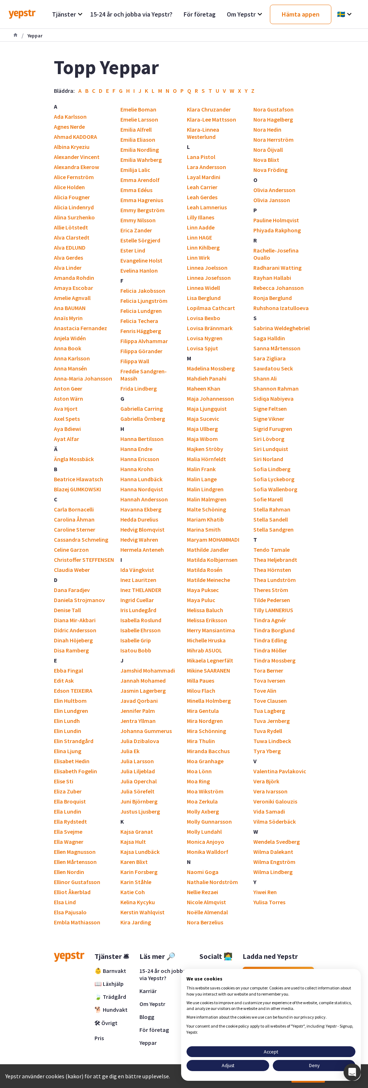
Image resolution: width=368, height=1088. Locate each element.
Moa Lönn (199, 771)
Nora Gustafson (273, 109)
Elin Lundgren (71, 710)
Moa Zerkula (202, 801)
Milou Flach (201, 690)
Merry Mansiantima (211, 630)
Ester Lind (132, 250)
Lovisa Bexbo (203, 318)
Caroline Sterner (74, 529)
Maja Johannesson (210, 398)
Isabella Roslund (140, 620)
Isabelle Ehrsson (140, 630)
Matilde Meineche (208, 579)
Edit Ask (64, 680)
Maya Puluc (201, 600)
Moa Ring (198, 781)
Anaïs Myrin (68, 318)
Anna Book (67, 348)
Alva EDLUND (70, 247)
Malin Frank (201, 469)
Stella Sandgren (273, 529)
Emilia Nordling (139, 149)
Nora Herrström (273, 139)
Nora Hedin (267, 129)
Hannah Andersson (144, 499)
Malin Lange (202, 479)
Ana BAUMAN (70, 307)
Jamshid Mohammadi (147, 670)
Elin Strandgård (73, 741)
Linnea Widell (203, 287)
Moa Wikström (205, 791)
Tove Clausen (270, 700)
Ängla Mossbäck (74, 459)
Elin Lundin (67, 730)
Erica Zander (136, 230)
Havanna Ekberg (140, 509)
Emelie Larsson (139, 119)
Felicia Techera (139, 320)
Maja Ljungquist (207, 408)
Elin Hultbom (70, 700)
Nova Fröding (270, 169)
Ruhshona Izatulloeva (281, 307)
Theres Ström (270, 589)
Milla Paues (200, 680)
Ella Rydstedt (70, 821)
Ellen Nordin (69, 871)
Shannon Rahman (276, 388)
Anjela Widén (70, 338)
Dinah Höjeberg (73, 640)
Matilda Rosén (204, 569)
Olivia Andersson (274, 190)
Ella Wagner (68, 841)
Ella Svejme (68, 831)
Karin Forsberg (138, 871)
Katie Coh (132, 892)
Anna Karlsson (72, 358)
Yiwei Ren (265, 892)
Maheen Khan (203, 388)
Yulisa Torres (269, 902)
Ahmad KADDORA (75, 136)
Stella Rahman (271, 509)
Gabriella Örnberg (142, 418)
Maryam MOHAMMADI (213, 539)
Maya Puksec (203, 589)
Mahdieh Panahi (206, 378)
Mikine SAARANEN (208, 670)
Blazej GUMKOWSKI (77, 489)
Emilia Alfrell (136, 129)
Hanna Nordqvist (141, 489)
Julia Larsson (137, 761)
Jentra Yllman (138, 720)
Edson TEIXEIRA (73, 690)
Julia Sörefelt (137, 791)
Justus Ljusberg (140, 811)
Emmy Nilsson (138, 220)
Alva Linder (68, 267)
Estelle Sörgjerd (140, 240)
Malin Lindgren (205, 489)
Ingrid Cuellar (137, 600)
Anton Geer (68, 388)
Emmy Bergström (142, 210)
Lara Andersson (206, 166)
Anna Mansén (70, 368)
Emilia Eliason (137, 139)
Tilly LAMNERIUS (273, 610)
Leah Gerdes (202, 197)
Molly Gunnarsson (209, 821)
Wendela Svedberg (276, 841)
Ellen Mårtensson (75, 861)
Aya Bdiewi (67, 428)
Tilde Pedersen (271, 600)
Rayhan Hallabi (272, 277)
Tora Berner (268, 670)
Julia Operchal (138, 781)
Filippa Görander (141, 351)
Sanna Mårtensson (276, 348)
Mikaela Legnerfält (210, 660)
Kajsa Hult (133, 841)
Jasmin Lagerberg (143, 690)
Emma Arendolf (140, 179)
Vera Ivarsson (270, 791)
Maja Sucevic (203, 418)
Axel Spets (67, 418)
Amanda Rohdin (74, 277)
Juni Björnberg (138, 801)
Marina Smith (204, 529)
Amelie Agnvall (72, 297)
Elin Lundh (67, 720)
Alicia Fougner (72, 197)
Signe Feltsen (270, 408)
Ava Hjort (66, 408)
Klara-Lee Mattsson (211, 119)
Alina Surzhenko (74, 217)
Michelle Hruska (206, 640)
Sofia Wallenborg (275, 489)
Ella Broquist (70, 801)
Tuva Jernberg (271, 720)
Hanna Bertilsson (142, 438)
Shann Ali (265, 378)
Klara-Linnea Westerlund (203, 133)
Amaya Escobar (73, 287)
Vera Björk (266, 781)
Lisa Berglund (204, 297)
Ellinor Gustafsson (77, 882)
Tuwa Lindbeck (272, 741)
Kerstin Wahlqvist (142, 912)
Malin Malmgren (206, 499)
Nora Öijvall (268, 149)
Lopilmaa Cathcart (211, 307)
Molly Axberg (203, 811)
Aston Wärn (68, 398)
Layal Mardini (203, 177)
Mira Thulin (201, 741)
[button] (352, 1072)
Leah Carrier (202, 187)
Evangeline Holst (141, 260)
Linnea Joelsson (207, 267)
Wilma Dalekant (273, 851)
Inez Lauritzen (138, 579)
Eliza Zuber (68, 791)
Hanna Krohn (136, 469)
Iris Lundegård (138, 610)
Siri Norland (268, 459)
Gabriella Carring (141, 408)
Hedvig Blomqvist (142, 529)
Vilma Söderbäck (274, 821)
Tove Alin (264, 690)
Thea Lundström (274, 579)
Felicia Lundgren (141, 310)
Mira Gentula (203, 710)
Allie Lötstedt (71, 227)
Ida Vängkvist (137, 569)
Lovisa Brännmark (210, 328)
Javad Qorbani (139, 700)
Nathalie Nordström (212, 882)
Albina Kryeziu (71, 146)
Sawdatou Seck (273, 368)
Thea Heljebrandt (275, 559)
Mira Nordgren (205, 720)
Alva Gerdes (68, 257)
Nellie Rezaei (202, 892)
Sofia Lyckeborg (273, 479)
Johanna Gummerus (146, 730)
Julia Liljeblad (137, 771)
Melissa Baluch (205, 610)
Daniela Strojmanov (79, 600)
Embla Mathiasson (77, 922)
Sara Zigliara (269, 358)
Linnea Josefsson (209, 277)
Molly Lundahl (204, 831)
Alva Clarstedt (71, 237)
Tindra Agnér (269, 620)
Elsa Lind (65, 902)
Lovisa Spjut (202, 348)
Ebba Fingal (68, 670)
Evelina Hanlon (139, 270)
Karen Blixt (134, 861)
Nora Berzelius (205, 922)
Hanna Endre (136, 448)
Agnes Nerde (69, 126)
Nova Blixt (266, 159)
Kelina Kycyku (137, 902)
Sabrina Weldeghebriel (281, 328)
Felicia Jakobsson (142, 290)
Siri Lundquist (270, 448)
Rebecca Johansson (278, 287)
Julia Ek (129, 751)
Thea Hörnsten (272, 569)
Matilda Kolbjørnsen (212, 559)
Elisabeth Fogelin (75, 771)
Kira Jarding (135, 922)
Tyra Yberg (267, 751)
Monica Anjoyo (205, 841)
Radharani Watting (277, 267)
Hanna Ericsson (139, 459)
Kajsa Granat (136, 831)
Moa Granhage (205, 761)
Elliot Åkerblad (72, 892)
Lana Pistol (201, 156)
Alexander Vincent (77, 156)
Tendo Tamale (271, 549)
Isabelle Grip (135, 640)
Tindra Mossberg (274, 660)
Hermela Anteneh (142, 549)
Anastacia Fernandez (80, 328)
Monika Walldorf (207, 851)
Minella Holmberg (209, 700)
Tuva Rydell (267, 730)
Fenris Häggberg (140, 330)
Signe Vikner (268, 418)
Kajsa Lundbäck (140, 851)
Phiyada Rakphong (277, 230)
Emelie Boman (138, 109)
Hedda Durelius (139, 519)
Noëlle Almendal (207, 912)
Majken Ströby (205, 448)
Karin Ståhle (135, 882)
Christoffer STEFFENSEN (84, 559)
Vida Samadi (269, 811)
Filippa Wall (134, 361)
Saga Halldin (269, 338)
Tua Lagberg (269, 710)
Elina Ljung (67, 751)
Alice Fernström (74, 177)
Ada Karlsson (70, 116)
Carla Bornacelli (74, 509)
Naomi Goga (202, 871)
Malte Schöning (206, 509)
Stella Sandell (270, 519)
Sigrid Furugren (272, 428)
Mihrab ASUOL (204, 650)
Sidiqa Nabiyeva (273, 398)
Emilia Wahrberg (141, 159)
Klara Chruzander (209, 109)
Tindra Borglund (274, 630)
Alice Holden (69, 187)
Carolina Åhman (74, 519)
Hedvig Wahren (139, 539)
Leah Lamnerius (207, 207)
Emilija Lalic (135, 169)
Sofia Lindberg (271, 469)
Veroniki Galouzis (275, 801)
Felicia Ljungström (143, 300)
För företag (154, 1029)
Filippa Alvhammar (144, 341)
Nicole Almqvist (206, 902)
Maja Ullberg (202, 428)
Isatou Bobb (135, 650)
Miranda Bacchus (208, 751)
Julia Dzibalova (139, 741)
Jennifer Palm (137, 710)
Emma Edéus (136, 190)
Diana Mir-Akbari (75, 620)
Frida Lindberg (138, 388)
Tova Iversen (269, 680)
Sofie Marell (268, 499)
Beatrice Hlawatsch (78, 479)
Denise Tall (67, 610)
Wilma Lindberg (273, 871)
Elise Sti (63, 781)
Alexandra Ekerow (76, 166)
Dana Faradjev (72, 589)
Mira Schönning (206, 730)
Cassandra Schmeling (81, 539)
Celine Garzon (71, 549)
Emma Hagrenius (141, 200)
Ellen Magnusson (75, 851)
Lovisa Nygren (204, 338)
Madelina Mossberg (211, 368)
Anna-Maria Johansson (83, 378)
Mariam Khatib (205, 519)
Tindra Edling (270, 640)
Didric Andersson (75, 630)
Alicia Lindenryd (74, 207)
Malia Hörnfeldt (206, 459)
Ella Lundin (67, 811)
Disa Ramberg (71, 650)
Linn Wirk (198, 257)
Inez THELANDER (140, 589)
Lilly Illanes (200, 217)
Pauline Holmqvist (276, 220)
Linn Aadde (201, 227)
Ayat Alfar (66, 438)
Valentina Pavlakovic (279, 771)
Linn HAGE (199, 237)
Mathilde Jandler (208, 549)
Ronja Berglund (272, 297)
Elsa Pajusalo (70, 912)
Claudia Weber (72, 569)
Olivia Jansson (271, 200)
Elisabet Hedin (71, 761)
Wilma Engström (274, 861)
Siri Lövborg (268, 438)
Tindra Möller (270, 650)
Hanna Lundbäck (141, 479)
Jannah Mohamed (143, 680)
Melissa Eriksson (207, 620)
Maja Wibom (202, 438)
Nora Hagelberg (273, 119)
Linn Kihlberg (203, 247)
